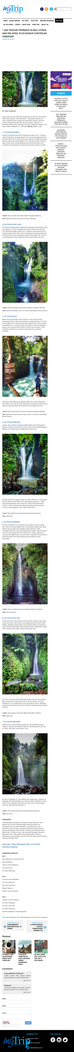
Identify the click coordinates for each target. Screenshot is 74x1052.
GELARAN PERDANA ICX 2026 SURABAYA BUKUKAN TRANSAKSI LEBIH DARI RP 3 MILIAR (61, 167)
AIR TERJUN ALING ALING (12, 224)
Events (17, 24)
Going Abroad (14, 21)
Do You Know (8, 24)
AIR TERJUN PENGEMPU (12, 522)
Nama (4, 999)
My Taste (25, 21)
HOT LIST (59, 21)
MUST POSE (26, 24)
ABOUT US (44, 24)
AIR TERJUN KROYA (10, 316)
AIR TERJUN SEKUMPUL (12, 132)
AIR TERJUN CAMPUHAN (12, 422)
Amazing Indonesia (47, 21)
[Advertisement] (37, 54)
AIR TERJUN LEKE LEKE (12, 618)
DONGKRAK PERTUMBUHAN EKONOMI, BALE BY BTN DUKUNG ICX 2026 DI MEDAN (61, 134)
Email (4, 1006)
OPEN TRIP (35, 24)
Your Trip (34, 21)
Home (5, 21)
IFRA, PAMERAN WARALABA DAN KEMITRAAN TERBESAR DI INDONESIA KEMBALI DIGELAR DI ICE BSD (61, 119)
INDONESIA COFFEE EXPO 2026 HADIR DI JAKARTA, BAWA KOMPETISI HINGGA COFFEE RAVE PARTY (61, 103)
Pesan (4, 1013)
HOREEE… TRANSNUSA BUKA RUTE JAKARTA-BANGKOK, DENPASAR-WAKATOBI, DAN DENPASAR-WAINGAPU (61, 150)
